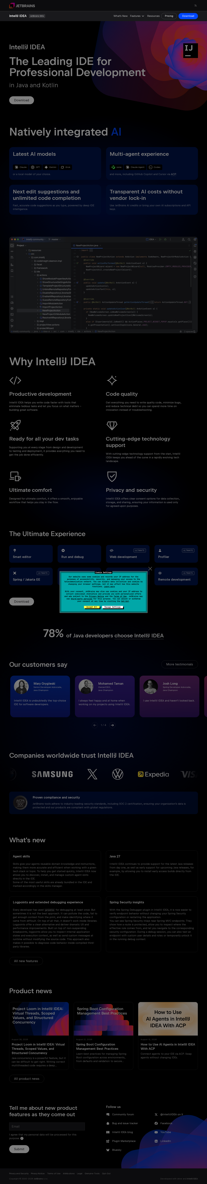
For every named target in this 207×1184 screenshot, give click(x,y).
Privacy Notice (96, 596)
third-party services (81, 599)
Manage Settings (112, 607)
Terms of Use (120, 596)
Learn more (109, 586)
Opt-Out (125, 601)
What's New (120, 16)
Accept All (91, 607)
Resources (153, 16)
